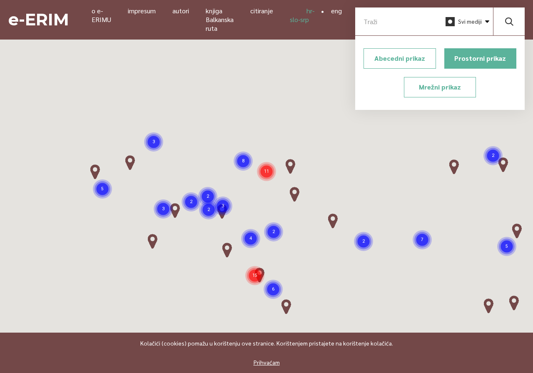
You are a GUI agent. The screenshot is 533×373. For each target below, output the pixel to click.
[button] (163, 209)
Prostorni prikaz (480, 58)
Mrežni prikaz (440, 86)
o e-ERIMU (101, 15)
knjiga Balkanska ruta (220, 19)
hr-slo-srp (302, 15)
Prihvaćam (267, 362)
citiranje (261, 10)
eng (336, 10)
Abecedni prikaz (399, 58)
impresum (142, 10)
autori (180, 10)
